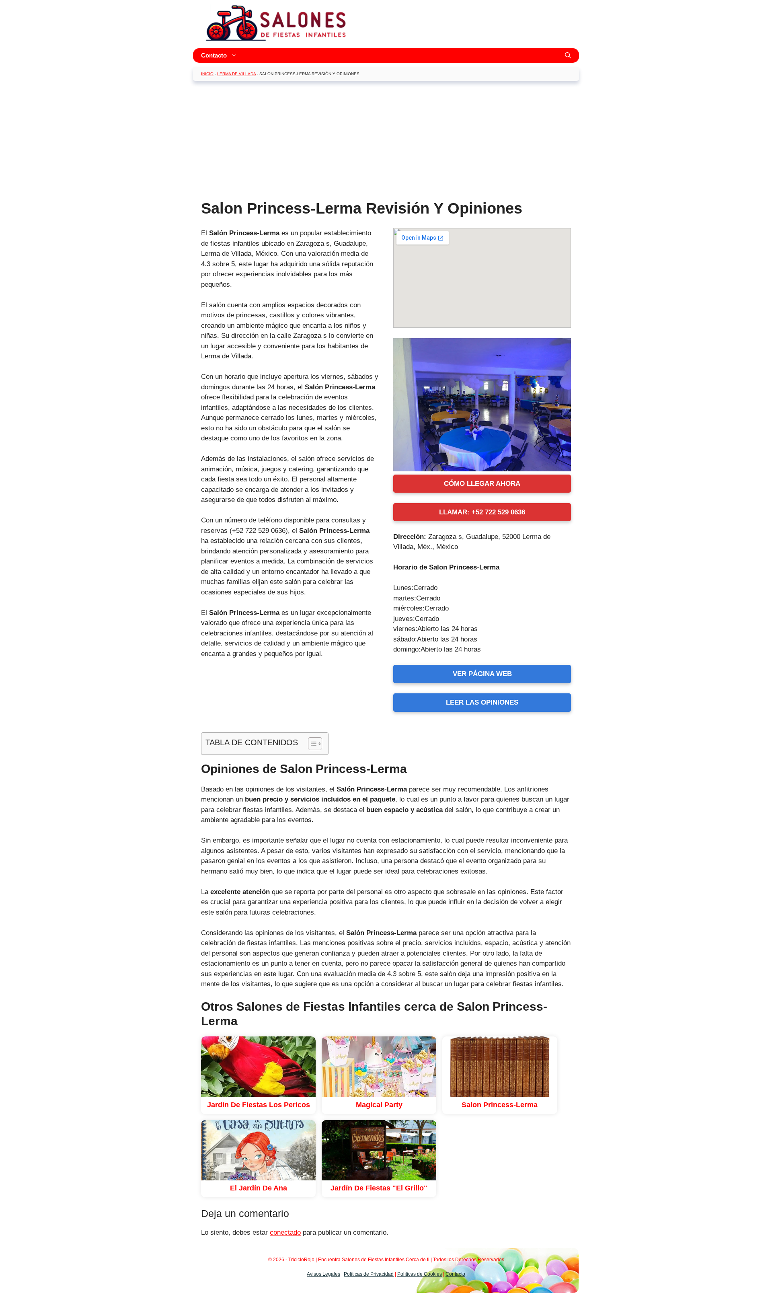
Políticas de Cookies (419, 1274)
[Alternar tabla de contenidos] (311, 743)
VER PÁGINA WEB (482, 674)
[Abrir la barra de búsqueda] (568, 55)
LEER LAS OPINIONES (482, 702)
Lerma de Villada (236, 74)
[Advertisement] (386, 143)
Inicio (207, 74)
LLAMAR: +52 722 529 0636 (482, 512)
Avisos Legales (323, 1274)
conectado (285, 1232)
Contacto (214, 55)
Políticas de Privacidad (369, 1274)
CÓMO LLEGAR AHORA (482, 483)
